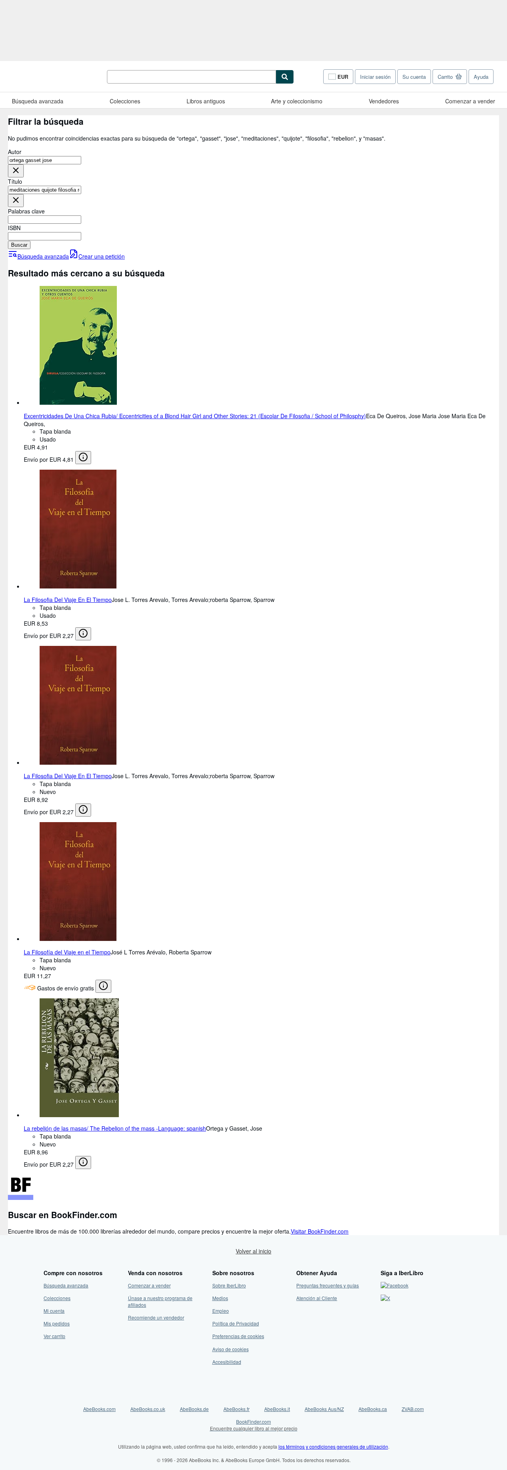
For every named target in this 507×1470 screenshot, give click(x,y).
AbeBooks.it (277, 1408)
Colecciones (125, 101)
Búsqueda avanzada (37, 101)
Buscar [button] (19, 245)
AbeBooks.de (194, 1408)
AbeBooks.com (99, 1408)
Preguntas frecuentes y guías (327, 1285)
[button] (16, 170)
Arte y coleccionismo (296, 101)
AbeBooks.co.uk (147, 1408)
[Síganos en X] (385, 1298)
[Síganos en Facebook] (394, 1285)
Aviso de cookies (230, 1349)
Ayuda (481, 76)
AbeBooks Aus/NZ (324, 1408)
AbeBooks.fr (236, 1408)
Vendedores (384, 101)
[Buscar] (285, 77)
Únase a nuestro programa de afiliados (160, 1301)
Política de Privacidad (235, 1323)
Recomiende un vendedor (156, 1317)
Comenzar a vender (470, 101)
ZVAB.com (413, 1408)
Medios (220, 1298)
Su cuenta (414, 76)
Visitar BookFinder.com (320, 1231)
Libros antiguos (206, 101)
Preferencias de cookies (238, 1336)
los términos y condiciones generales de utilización (333, 1446)
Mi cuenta (54, 1310)
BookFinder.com (253, 1425)
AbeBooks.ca (372, 1408)
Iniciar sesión (375, 76)
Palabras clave (26, 211)
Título (15, 181)
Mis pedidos (57, 1323)
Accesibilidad (226, 1361)
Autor (14, 152)
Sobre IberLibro (229, 1285)
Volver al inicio (253, 1251)
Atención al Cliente (316, 1298)
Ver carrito (54, 1336)
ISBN (14, 228)
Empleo (220, 1310)
